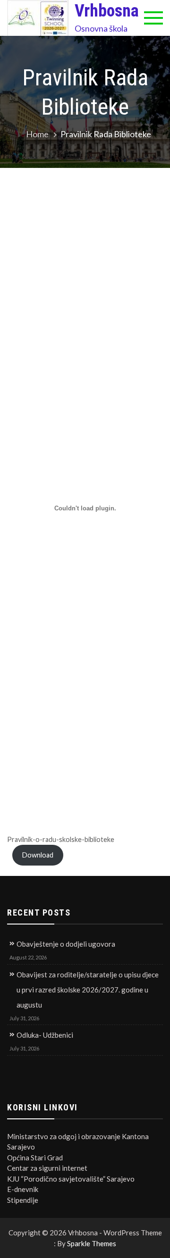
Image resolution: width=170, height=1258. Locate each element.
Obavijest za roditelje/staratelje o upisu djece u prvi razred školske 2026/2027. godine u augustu (88, 989)
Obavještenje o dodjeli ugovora (66, 944)
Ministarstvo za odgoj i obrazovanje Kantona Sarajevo (78, 1141)
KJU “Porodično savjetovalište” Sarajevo (71, 1179)
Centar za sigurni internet (47, 1168)
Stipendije (22, 1200)
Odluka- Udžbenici (45, 1035)
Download (37, 855)
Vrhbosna (107, 11)
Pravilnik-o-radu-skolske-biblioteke (60, 839)
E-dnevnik (22, 1189)
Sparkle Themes (91, 1243)
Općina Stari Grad (35, 1157)
